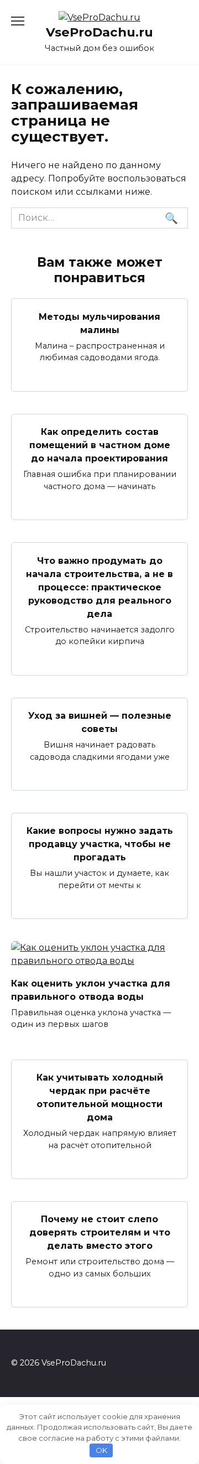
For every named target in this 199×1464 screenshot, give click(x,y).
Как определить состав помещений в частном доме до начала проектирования (99, 445)
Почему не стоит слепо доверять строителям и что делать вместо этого (99, 1232)
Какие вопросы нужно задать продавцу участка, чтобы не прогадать (100, 844)
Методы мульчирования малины (99, 323)
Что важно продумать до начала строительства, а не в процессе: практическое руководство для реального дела (99, 587)
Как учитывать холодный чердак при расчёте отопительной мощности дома (99, 1097)
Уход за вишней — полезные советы (99, 722)
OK (101, 1450)
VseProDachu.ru (99, 32)
